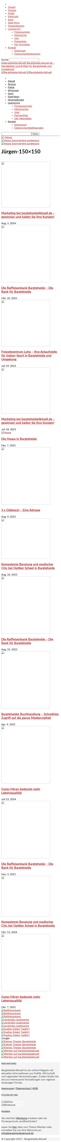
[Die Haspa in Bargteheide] (6, 432)
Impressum (20, 50)
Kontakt (12, 47)
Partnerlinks (20, 41)
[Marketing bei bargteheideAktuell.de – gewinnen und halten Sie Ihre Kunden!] (25, 206)
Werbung (21, 1118)
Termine (12, 10)
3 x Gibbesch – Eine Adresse (20, 510)
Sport (10, 19)
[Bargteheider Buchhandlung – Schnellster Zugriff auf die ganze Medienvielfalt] (25, 707)
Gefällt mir (19, 1102)
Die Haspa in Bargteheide (19, 439)
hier (14, 1127)
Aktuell (11, 7)
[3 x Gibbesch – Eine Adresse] (25, 503)
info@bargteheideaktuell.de (17, 1133)
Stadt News (14, 22)
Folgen (19, 1105)
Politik (11, 13)
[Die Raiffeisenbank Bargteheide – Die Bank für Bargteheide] (25, 281)
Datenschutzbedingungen (27, 53)
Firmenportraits (22, 32)
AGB (35, 1088)
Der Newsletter (22, 44)
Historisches (20, 35)
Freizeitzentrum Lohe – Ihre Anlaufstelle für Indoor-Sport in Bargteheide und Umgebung (29, 355)
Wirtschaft (13, 16)
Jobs (16, 38)
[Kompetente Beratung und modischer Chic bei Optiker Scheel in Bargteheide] (25, 558)
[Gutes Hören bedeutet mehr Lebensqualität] (25, 782)
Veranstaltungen (16, 25)
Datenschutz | (24, 1088)
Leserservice (14, 29)
